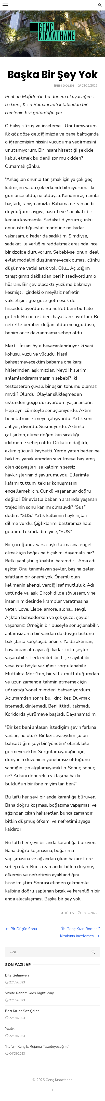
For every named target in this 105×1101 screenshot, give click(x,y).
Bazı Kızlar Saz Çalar (22, 1011)
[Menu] (5, 5)
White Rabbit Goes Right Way (29, 993)
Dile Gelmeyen (17, 975)
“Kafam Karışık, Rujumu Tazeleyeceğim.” (37, 1046)
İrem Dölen (64, 86)
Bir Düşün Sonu (23, 928)
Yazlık (10, 1028)
